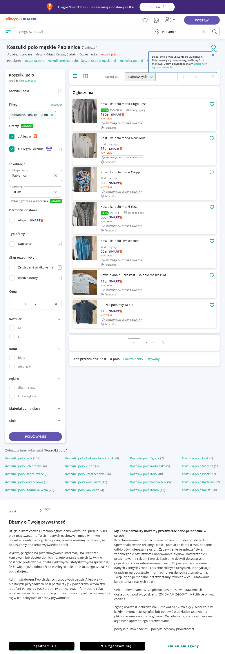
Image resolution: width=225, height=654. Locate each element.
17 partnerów (78, 584)
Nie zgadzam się (116, 646)
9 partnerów (65, 588)
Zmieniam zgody (183, 646)
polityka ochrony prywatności (172, 629)
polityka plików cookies (131, 629)
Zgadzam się (45, 646)
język (47, 508)
